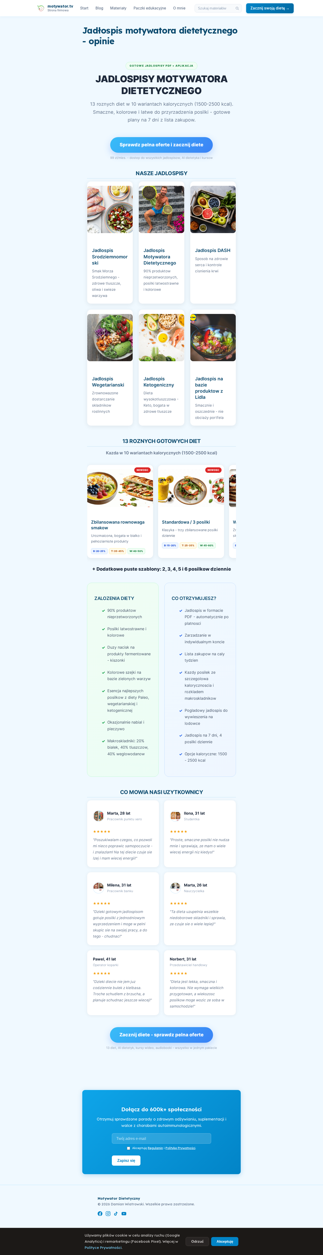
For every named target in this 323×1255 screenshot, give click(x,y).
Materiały (118, 8)
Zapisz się (126, 1160)
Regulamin (155, 1148)
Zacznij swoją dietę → (269, 8)
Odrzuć (197, 1241)
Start (84, 8)
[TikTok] (115, 1214)
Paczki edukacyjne (150, 8)
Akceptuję (225, 1241)
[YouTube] (124, 1214)
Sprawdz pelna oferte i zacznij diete (161, 145)
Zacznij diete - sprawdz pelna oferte (161, 1035)
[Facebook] (100, 1214)
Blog (99, 8)
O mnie (179, 8)
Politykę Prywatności (180, 1148)
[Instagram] (108, 1214)
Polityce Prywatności (103, 1247)
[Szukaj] (237, 8)
